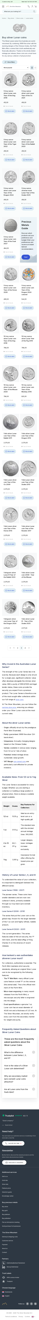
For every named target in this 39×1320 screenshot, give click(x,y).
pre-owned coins (20, 761)
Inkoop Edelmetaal (12, 1267)
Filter (11, 2)
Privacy (21, 1316)
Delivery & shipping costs (10, 1236)
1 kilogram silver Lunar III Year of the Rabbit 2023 (10, 575)
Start (25, 257)
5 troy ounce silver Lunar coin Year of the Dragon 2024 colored (28, 289)
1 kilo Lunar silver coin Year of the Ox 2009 (10, 482)
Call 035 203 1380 (14, 1143)
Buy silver (11, 18)
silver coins (19, 699)
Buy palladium (6, 1218)
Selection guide (7, 1192)
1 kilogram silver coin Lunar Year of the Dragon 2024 (10, 621)
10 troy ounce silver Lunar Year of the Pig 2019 (28, 338)
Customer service (7, 1240)
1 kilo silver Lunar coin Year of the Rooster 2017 (28, 528)
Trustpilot (10, 1281)
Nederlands (8, 1292)
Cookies (27, 1316)
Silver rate (5, 1184)
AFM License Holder (13, 1277)
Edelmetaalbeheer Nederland (16, 1263)
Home (4, 18)
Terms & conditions (11, 1316)
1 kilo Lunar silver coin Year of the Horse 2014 (10, 528)
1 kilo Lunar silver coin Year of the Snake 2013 (28, 482)
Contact (4, 1252)
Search (29, 2)
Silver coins (19, 18)
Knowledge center (7, 1196)
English (7, 1296)
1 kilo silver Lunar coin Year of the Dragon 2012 (28, 436)
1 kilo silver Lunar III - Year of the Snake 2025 (28, 621)
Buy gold (4, 1210)
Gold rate (5, 1180)
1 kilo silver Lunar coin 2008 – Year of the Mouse (28, 575)
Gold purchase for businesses (11, 1226)
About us (4, 1248)
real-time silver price (9, 707)
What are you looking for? (12, 11)
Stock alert (10, 111)
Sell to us (5, 1176)
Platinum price (6, 1188)
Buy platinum (6, 1214)
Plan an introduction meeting (10, 1222)
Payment (4, 1244)
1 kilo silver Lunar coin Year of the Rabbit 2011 (10, 436)
